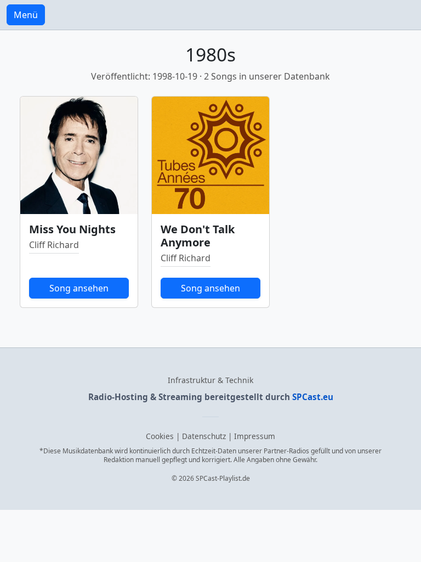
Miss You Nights (72, 229)
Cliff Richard (54, 245)
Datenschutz (204, 436)
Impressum (254, 436)
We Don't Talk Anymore (198, 236)
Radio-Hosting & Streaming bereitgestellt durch (210, 396)
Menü (26, 15)
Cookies (160, 436)
